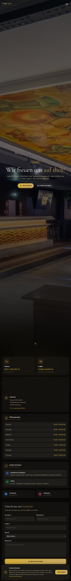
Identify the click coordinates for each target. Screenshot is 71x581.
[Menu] (67, 4)
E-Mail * (7, 523)
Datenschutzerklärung (15, 576)
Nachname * (40, 515)
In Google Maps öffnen (18, 408)
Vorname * (8, 515)
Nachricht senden (37, 561)
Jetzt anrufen (27, 185)
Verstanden (61, 572)
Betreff (7, 532)
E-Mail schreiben (45, 185)
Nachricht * (8, 541)
